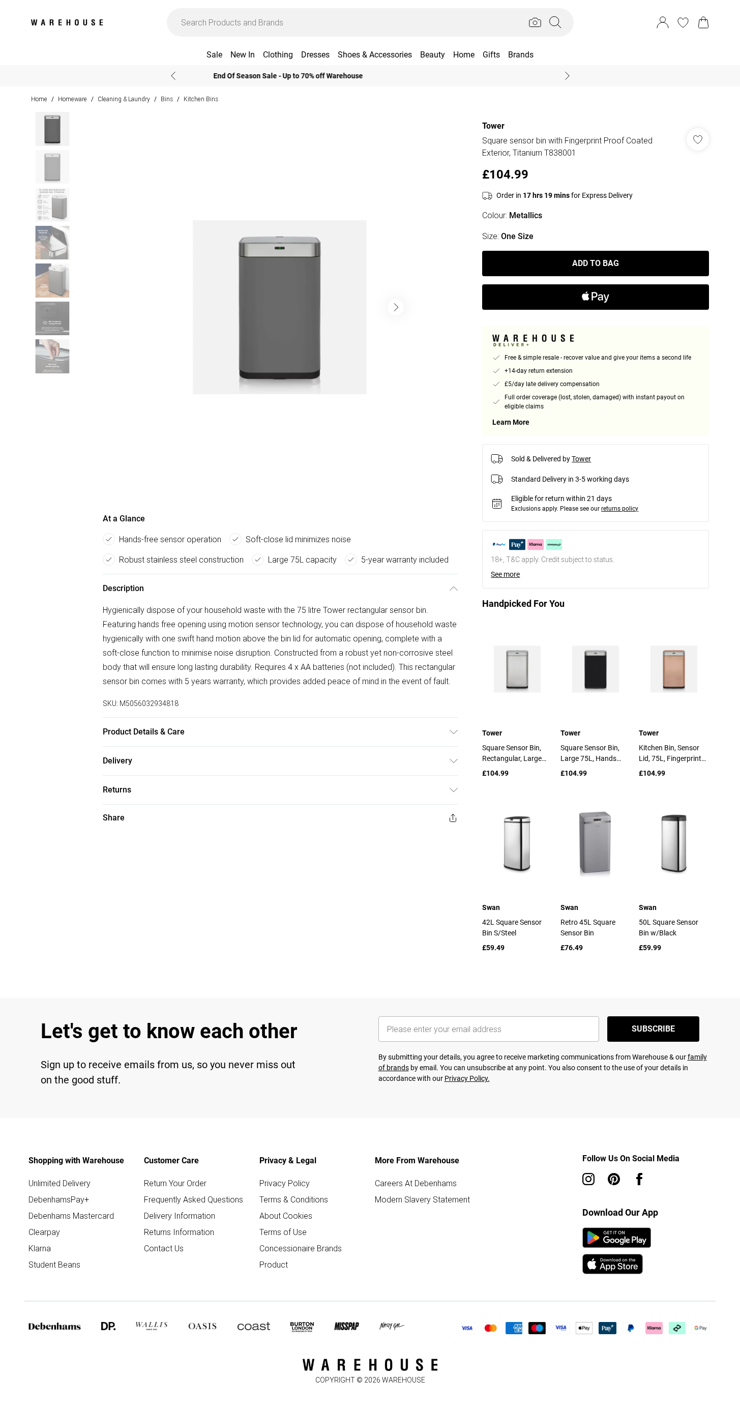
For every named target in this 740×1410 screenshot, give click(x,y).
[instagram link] (588, 1179)
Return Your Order (175, 1183)
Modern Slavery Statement (422, 1199)
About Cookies (285, 1216)
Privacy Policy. (467, 1078)
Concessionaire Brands (300, 1248)
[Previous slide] (173, 76)
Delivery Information (179, 1216)
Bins (167, 99)
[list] (280, 307)
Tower (493, 126)
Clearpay (44, 1232)
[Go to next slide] (396, 307)
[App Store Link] (616, 1250)
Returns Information (179, 1232)
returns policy (619, 508)
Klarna (39, 1248)
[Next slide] (567, 76)
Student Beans (54, 1264)
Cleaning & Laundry (124, 99)
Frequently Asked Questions (193, 1199)
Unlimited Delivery (59, 1183)
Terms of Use (283, 1232)
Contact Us (164, 1248)
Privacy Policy (284, 1183)
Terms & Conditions (293, 1199)
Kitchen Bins (201, 99)
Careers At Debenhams (416, 1183)
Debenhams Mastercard (71, 1216)
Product (273, 1264)
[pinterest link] (614, 1179)
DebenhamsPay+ (58, 1199)
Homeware (72, 99)
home (39, 99)
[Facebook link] (639, 1179)
